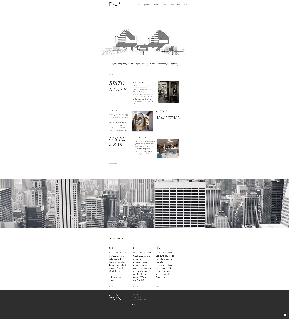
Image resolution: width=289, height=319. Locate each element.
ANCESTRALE (168, 117)
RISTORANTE (118, 86)
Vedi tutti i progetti (113, 163)
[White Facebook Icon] (132, 304)
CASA (162, 111)
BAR (117, 145)
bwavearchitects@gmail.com (139, 299)
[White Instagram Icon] (134, 304)
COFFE (117, 139)
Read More (111, 286)
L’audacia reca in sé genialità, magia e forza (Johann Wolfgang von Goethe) (142, 274)
